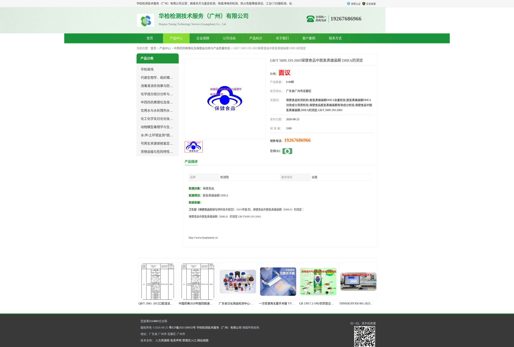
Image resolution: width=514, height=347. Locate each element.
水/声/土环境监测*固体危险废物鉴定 (166, 135)
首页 (150, 38)
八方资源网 (162, 340)
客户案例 (308, 38)
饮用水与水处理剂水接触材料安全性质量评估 (173, 110)
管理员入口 (189, 340)
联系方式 (335, 38)
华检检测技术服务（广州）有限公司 (219, 327)
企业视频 (202, 38)
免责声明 (176, 340)
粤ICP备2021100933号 (182, 327)
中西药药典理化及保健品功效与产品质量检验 (202, 48)
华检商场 (147, 69)
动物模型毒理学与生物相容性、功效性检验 (171, 127)
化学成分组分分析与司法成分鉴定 (165, 94)
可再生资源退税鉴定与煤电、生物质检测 (170, 143)
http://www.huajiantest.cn (203, 237)
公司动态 (229, 38)
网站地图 (202, 340)
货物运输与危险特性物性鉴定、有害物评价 (171, 151)
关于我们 (282, 38)
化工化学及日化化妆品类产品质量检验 (168, 118)
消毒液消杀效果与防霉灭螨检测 (163, 86)
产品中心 (176, 38)
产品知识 (255, 38)
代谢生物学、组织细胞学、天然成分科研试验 (173, 77)
